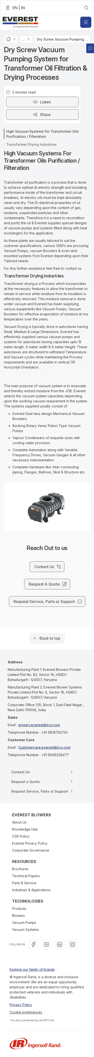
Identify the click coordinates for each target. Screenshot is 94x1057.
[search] (86, 7)
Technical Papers (26, 876)
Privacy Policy (21, 1005)
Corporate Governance (30, 850)
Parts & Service (24, 883)
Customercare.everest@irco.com (44, 747)
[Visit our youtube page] (46, 944)
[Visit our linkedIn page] (59, 944)
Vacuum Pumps (24, 922)
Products (19, 908)
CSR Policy (20, 836)
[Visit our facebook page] (33, 944)
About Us (19, 822)
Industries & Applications (31, 890)
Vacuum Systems (25, 929)
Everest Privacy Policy (29, 843)
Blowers (18, 915)
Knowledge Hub (25, 829)
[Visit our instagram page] (72, 944)
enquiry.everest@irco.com (39, 725)
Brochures (20, 869)
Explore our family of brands (32, 969)
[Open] (85, 22)
